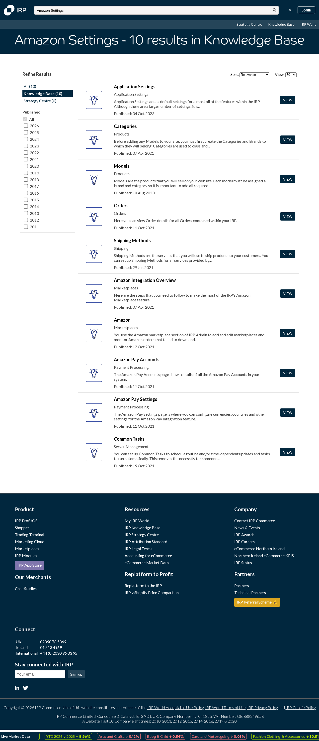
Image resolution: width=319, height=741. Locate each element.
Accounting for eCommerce (148, 555)
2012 (34, 220)
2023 (34, 145)
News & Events (247, 527)
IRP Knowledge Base (142, 527)
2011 (34, 226)
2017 (34, 186)
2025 (34, 132)
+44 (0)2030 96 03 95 (58, 653)
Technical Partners (250, 592)
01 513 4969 (51, 647)
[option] (60, 736)
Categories (125, 126)
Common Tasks (129, 439)
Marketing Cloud (29, 541)
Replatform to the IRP (143, 585)
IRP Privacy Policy (262, 707)
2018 (34, 179)
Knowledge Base (281, 24)
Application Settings (135, 86)
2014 (34, 206)
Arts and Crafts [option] (110, 736)
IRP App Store (29, 565)
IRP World (309, 24)
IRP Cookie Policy (301, 707)
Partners (241, 585)
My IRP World (137, 520)
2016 (34, 193)
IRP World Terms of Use (225, 707)
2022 (34, 152)
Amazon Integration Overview (145, 280)
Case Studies (26, 588)
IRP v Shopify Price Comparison (152, 592)
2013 (34, 213)
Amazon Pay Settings (135, 399)
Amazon (122, 320)
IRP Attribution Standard (146, 541)
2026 (34, 125)
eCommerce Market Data (147, 562)
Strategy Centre (250, 24)
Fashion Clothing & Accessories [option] (279, 736)
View (287, 100)
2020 (34, 166)
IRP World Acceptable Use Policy (175, 707)
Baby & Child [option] (157, 736)
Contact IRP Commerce (254, 520)
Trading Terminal (29, 534)
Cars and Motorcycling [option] (210, 736)
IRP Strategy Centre (142, 534)
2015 (34, 199)
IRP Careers (244, 541)
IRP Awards (244, 534)
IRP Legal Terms (138, 548)
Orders (121, 205)
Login (306, 10)
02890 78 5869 (53, 641)
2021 (34, 159)
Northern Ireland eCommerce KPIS (264, 555)
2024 (34, 139)
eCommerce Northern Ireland (259, 548)
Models (122, 166)
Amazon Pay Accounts (137, 359)
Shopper (22, 527)
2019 (34, 172)
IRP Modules (26, 555)
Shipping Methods (132, 240)
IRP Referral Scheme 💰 (257, 602)
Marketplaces (27, 548)
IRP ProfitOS (26, 520)
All (31, 119)
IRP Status (243, 562)
